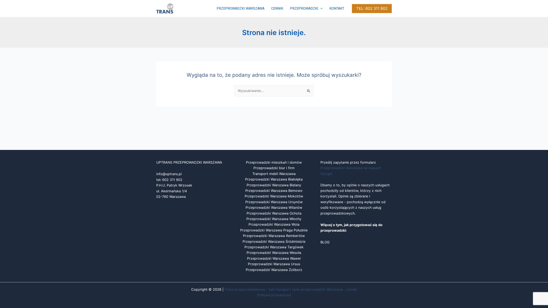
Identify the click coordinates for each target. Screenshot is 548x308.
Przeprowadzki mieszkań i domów (274, 162)
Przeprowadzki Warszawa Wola (274, 224)
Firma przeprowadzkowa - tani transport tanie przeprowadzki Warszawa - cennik (291, 289)
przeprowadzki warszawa (240, 8)
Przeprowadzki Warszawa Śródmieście (274, 241)
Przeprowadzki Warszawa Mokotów (274, 196)
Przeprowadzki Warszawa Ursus (274, 264)
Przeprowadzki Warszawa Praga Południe (274, 230)
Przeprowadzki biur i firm (274, 168)
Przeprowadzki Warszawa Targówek (274, 247)
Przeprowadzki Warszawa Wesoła (274, 252)
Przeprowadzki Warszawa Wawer (274, 258)
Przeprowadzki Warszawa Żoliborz (274, 270)
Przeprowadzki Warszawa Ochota (274, 213)
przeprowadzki (304, 8)
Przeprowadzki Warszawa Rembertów (274, 236)
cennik (277, 8)
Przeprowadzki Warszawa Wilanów (274, 207)
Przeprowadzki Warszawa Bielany (274, 185)
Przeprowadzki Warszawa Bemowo (273, 190)
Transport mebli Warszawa (274, 174)
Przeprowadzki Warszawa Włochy (273, 219)
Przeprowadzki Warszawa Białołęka (274, 179)
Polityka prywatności (274, 295)
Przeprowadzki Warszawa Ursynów (274, 202)
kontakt (336, 8)
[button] (320, 8)
